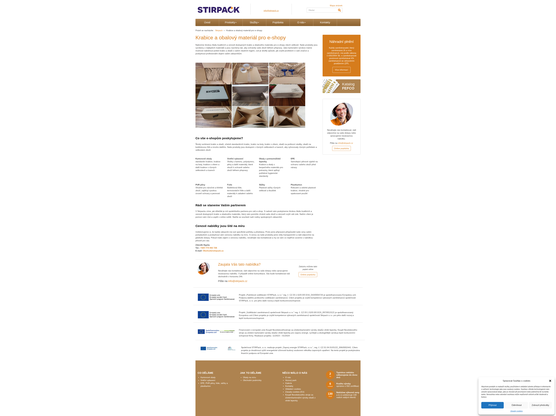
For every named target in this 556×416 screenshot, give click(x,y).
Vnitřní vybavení (208, 380)
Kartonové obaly (208, 377)
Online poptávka (307, 274)
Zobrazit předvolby (540, 405)
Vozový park (290, 380)
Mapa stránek (336, 5)
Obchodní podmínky (252, 380)
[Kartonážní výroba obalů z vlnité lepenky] (223, 8)
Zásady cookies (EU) (294, 392)
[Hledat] (339, 10)
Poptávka (277, 22)
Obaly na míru (249, 377)
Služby (254, 22)
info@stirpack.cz (271, 10)
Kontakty (325, 22)
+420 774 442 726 (208, 248)
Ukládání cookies (293, 389)
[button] (550, 380)
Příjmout (492, 405)
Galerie (288, 383)
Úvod (207, 22)
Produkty (230, 22)
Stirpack (219, 30)
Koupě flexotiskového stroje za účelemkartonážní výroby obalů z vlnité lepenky (300, 398)
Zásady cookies (516, 411)
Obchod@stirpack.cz (213, 251)
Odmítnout (517, 405)
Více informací (341, 70)
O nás (300, 22)
